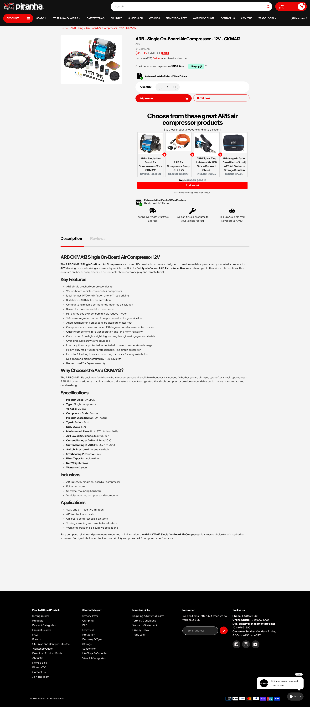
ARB (137, 43)
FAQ (35, 634)
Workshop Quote (42, 648)
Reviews (97, 238)
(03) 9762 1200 (260, 619)
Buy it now (203, 98)
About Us (37, 658)
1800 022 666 (250, 615)
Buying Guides (40, 615)
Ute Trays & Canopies (95, 653)
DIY (84, 625)
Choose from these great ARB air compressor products (192, 119)
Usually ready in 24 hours (156, 203)
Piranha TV (39, 667)
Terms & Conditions (144, 620)
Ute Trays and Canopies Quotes (51, 644)
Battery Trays (90, 615)
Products (37, 620)
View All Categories (94, 658)
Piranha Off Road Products (51, 698)
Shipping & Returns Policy (148, 615)
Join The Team (40, 676)
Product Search (41, 630)
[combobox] (192, 6)
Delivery (157, 58)
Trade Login (139, 634)
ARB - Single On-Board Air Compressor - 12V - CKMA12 (103, 28)
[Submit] (224, 630)
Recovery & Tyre (92, 639)
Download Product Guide (47, 653)
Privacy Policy (140, 630)
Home (64, 28)
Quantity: (146, 86)
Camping (88, 620)
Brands (36, 639)
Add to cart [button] (192, 186)
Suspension (89, 648)
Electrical (88, 630)
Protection (88, 634)
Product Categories (44, 625)
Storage (87, 644)
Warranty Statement (144, 625)
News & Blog (39, 662)
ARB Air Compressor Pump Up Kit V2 (178, 166)
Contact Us (39, 672)
